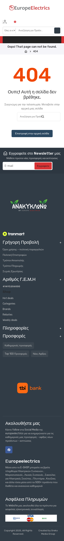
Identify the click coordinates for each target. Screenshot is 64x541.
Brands (7, 309)
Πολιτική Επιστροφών (15, 254)
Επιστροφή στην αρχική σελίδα (32, 133)
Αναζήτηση (57, 31)
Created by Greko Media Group (48, 532)
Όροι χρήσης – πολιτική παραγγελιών (23, 249)
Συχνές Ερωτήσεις (13, 271)
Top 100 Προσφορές (16, 353)
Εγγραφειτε (43, 166)
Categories (9, 303)
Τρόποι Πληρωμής (13, 265)
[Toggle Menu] (5, 22)
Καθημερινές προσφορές (18, 345)
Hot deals (8, 298)
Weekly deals (10, 320)
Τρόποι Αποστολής (13, 260)
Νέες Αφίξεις (39, 353)
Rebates (7, 314)
